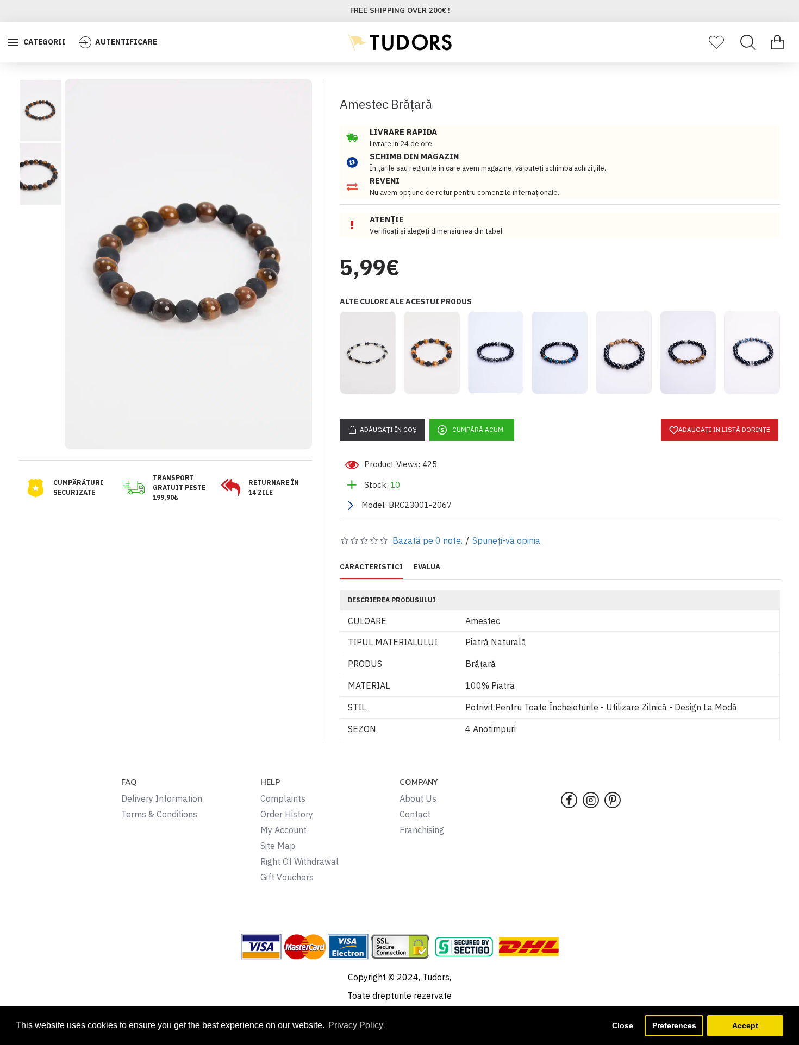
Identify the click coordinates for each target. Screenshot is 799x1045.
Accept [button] (745, 1025)
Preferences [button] (674, 1025)
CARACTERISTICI (371, 567)
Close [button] (622, 1025)
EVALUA (427, 567)
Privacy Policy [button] (355, 1025)
